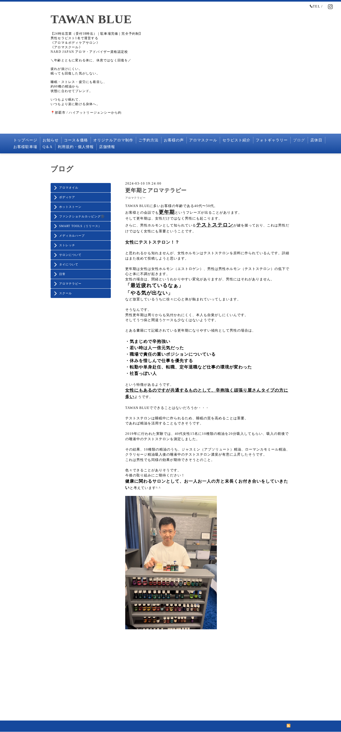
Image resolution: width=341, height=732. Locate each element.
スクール (65, 293)
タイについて (68, 264)
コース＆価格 (76, 140)
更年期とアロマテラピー (156, 190)
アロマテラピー (70, 283)
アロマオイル (68, 187)
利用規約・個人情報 (76, 147)
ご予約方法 (149, 140)
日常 (62, 274)
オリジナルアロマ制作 (113, 140)
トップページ (25, 140)
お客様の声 (174, 140)
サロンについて (70, 254)
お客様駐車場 (25, 147)
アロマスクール (203, 140)
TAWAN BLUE (91, 19)
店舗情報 (107, 147)
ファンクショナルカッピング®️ (82, 216)
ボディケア (67, 197)
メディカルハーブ (72, 235)
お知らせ (51, 140)
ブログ (299, 140)
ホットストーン (70, 206)
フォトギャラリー (272, 140)
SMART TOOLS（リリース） (80, 226)
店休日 (316, 140)
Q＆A (47, 147)
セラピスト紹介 (236, 140)
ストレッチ (67, 245)
